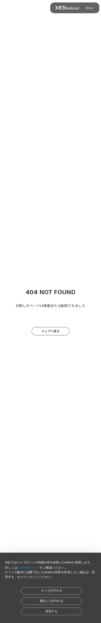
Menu (89, 8)
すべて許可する (51, 590)
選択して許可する (51, 601)
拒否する (51, 611)
